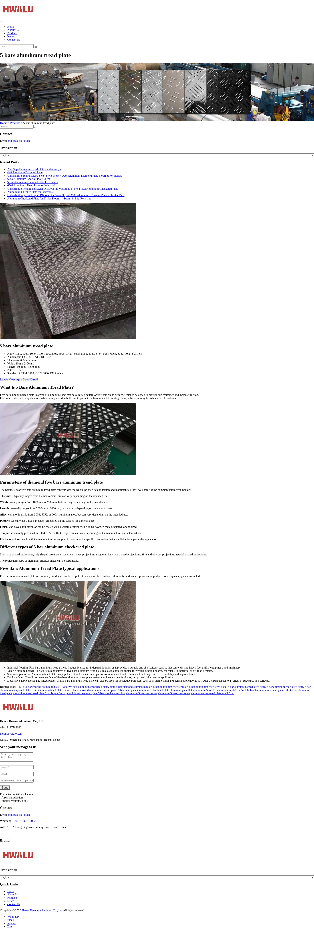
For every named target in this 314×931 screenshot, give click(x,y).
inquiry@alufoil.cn (19, 140)
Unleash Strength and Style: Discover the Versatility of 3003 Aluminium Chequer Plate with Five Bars (65, 195)
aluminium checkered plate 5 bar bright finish (39, 693)
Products (12, 33)
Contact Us (13, 39)
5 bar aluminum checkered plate (285, 686)
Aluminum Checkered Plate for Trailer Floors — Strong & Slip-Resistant (49, 198)
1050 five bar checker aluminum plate (38, 686)
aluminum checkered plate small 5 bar (212, 693)
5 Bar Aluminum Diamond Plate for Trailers (32, 182)
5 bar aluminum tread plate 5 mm (50, 690)
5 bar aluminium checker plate (170, 686)
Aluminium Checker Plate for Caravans (30, 191)
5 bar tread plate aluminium (133, 690)
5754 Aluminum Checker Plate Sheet (28, 178)
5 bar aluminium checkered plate (207, 686)
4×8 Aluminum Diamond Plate (25, 172)
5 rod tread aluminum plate (221, 690)
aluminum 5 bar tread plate (141, 693)
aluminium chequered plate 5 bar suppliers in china (96, 693)
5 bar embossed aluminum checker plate (94, 690)
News (10, 36)
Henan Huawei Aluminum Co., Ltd (42, 910)
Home (10, 26)
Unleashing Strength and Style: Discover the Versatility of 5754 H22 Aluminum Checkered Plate (62, 188)
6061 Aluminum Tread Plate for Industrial (31, 185)
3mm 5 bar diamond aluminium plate (131, 686)
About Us (13, 29)
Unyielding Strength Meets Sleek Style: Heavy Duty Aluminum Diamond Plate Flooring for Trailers (64, 175)
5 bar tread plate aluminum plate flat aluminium (178, 690)
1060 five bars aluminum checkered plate (84, 686)
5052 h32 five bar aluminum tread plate (260, 690)
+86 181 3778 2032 (24, 820)
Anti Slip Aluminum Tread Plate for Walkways (34, 169)
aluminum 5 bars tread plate (174, 693)
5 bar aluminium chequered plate (246, 686)
